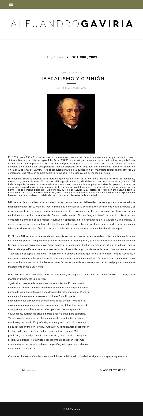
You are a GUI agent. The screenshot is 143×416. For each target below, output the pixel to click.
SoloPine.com (73, 409)
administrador (114, 370)
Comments (29, 370)
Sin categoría (71, 73)
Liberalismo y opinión (71, 78)
